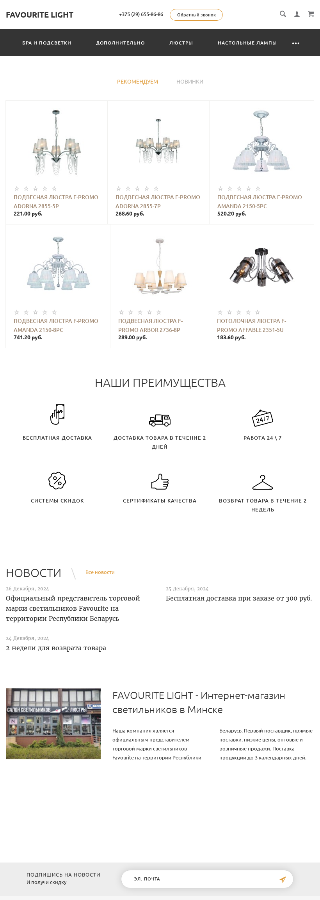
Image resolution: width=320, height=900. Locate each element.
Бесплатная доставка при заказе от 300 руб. (239, 598)
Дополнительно (120, 42)
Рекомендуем (137, 82)
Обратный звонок (196, 14)
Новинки (189, 82)
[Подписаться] (282, 880)
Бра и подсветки (46, 42)
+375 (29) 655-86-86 (141, 14)
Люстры (181, 42)
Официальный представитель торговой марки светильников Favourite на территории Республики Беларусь (73, 608)
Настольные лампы (247, 42)
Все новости (100, 572)
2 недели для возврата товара (56, 648)
